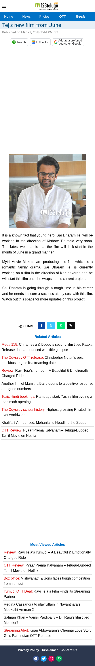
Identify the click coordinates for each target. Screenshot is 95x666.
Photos (44, 16)
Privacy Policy (29, 650)
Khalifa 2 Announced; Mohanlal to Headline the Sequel (44, 422)
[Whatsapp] (59, 659)
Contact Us (69, 650)
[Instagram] (51, 659)
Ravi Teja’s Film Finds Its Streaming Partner (47, 593)
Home (8, 16)
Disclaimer (50, 650)
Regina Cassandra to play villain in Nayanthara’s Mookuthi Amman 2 (42, 607)
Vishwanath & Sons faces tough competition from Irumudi (47, 580)
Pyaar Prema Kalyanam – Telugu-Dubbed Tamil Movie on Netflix (45, 432)
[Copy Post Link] (71, 325)
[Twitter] (44, 659)
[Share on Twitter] (51, 325)
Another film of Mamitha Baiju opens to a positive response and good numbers (47, 386)
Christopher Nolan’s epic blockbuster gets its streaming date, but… (43, 360)
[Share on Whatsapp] (61, 325)
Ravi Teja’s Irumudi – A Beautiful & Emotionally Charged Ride (45, 373)
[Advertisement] (47, 101)
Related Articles (47, 337)
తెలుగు (80, 16)
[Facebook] (36, 659)
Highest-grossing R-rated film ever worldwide (47, 412)
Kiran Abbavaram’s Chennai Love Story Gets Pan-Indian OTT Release (47, 633)
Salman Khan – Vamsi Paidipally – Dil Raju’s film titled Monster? (46, 620)
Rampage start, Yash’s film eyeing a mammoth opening (47, 399)
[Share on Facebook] (41, 325)
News (26, 16)
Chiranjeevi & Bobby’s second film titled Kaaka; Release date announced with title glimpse (47, 347)
